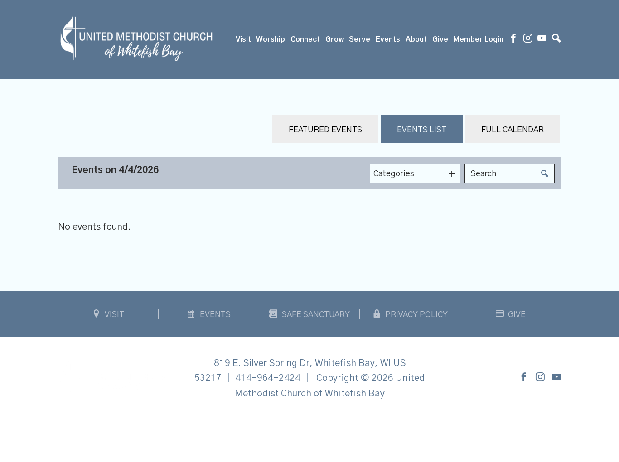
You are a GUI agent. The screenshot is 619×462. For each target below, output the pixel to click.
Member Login (478, 39)
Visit (243, 39)
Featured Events (325, 130)
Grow (334, 39)
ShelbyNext (309, 438)
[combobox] (415, 173)
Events (388, 39)
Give (440, 39)
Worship (270, 39)
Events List (421, 130)
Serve (359, 39)
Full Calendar (512, 130)
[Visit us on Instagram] (527, 39)
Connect (305, 39)
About (416, 39)
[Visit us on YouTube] (541, 39)
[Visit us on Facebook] (513, 39)
